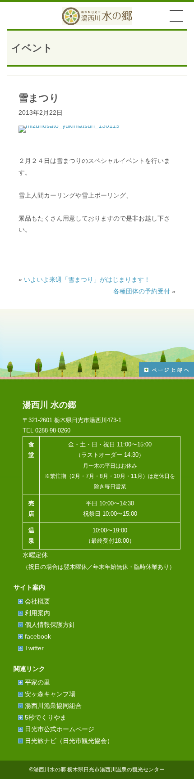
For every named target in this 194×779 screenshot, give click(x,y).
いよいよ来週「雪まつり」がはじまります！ (87, 279)
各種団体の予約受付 (141, 291)
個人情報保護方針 (50, 624)
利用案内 (37, 613)
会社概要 (37, 601)
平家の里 (37, 682)
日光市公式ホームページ (59, 729)
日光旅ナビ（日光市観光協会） (69, 740)
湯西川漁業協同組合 (53, 705)
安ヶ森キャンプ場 (50, 694)
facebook (38, 636)
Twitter (34, 648)
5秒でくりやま (45, 717)
